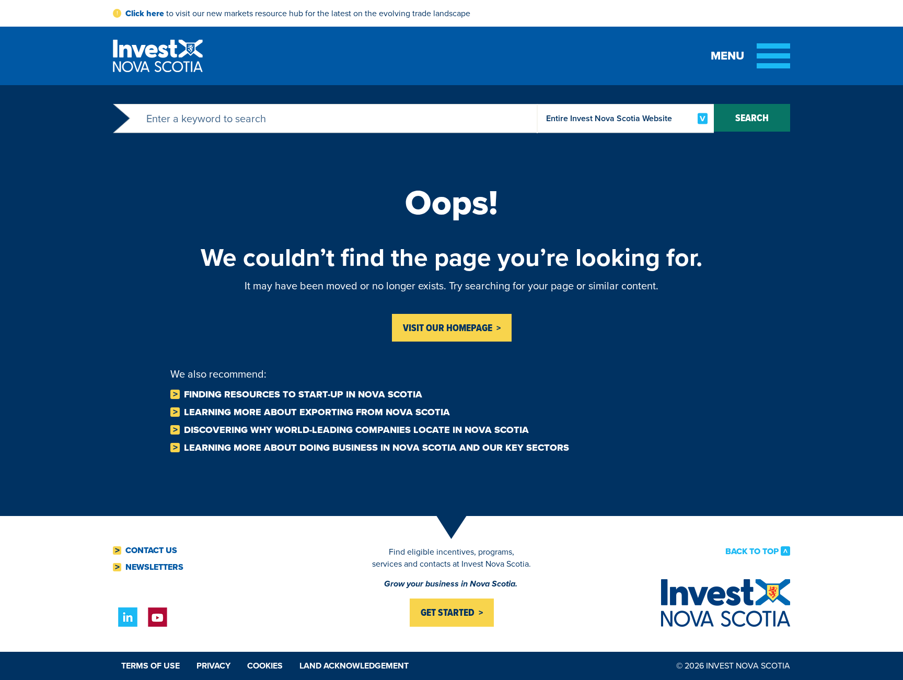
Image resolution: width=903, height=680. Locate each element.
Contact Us (151, 550)
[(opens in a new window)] (127, 617)
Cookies (265, 666)
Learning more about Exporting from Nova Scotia (317, 412)
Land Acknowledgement (354, 666)
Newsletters (154, 567)
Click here (144, 13)
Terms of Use (150, 666)
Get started (447, 612)
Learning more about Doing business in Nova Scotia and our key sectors (376, 447)
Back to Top (752, 551)
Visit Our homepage (447, 328)
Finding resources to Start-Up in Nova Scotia (303, 394)
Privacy (213, 666)
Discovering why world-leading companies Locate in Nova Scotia (356, 430)
